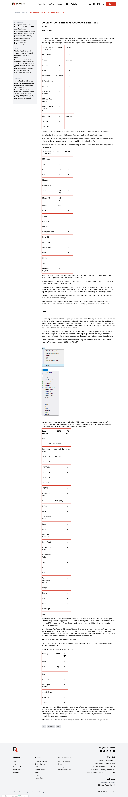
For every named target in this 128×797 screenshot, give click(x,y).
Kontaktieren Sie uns (64, 769)
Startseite (16, 13)
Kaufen (51, 4)
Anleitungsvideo (40, 769)
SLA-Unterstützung (41, 761)
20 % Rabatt (71, 4)
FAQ (36, 767)
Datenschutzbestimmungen (21, 792)
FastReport (51, 726)
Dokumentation (18, 767)
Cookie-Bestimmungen (39, 792)
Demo (111, 4)
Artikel (24, 13)
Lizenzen (16, 772)
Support (59, 4)
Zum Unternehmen (63, 761)
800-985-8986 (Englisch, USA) (104, 763)
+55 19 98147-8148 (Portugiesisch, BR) (101, 773)
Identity (59, 764)
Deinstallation (17, 769)
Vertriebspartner (62, 767)
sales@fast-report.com (107, 760)
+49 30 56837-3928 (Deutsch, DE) (102, 770)
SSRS (58, 726)
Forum (37, 772)
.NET (44, 726)
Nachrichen (39, 778)
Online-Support (40, 764)
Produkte (41, 4)
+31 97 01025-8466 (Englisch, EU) (102, 767)
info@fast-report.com (106, 748)
